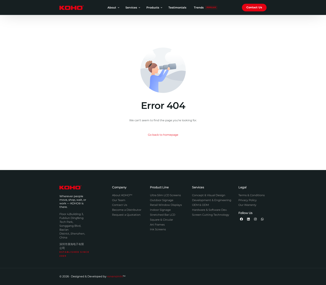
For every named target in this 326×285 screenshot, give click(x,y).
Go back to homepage (163, 134)
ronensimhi (115, 276)
